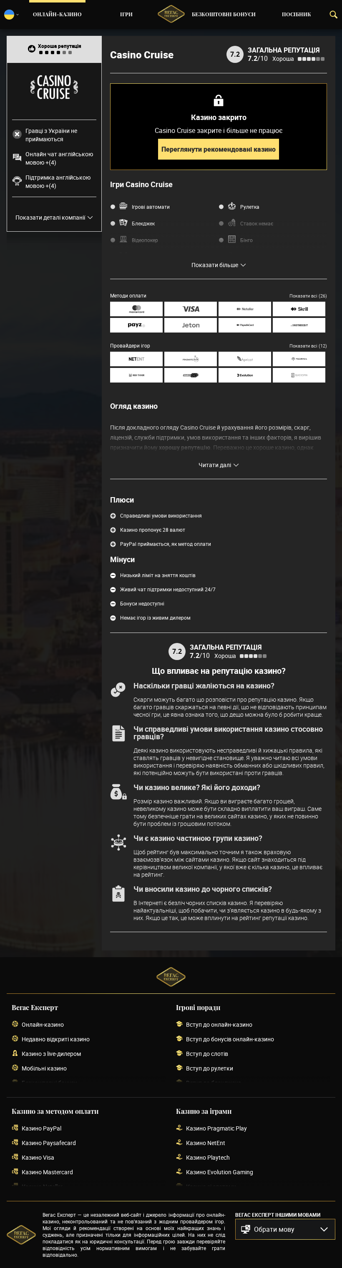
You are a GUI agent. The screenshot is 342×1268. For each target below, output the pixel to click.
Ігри (126, 14)
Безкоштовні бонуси (224, 14)
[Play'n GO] (190, 375)
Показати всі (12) (308, 346)
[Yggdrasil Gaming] (299, 359)
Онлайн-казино (57, 14)
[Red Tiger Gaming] (136, 375)
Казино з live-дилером (51, 1054)
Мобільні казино (44, 1068)
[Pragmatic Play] (190, 359)
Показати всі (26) (308, 296)
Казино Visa (38, 1157)
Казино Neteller (42, 1186)
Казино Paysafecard (49, 1143)
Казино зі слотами (211, 1186)
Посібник (296, 14)
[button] (285, 1229)
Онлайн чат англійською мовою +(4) (59, 158)
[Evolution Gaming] (245, 375)
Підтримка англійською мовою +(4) (58, 181)
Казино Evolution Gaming (219, 1172)
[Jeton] (190, 325)
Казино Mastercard (47, 1172)
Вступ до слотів (207, 1054)
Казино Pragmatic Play (216, 1128)
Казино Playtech (208, 1157)
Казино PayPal (41, 1128)
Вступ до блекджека (213, 1083)
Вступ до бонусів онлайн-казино (230, 1039)
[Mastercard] (136, 309)
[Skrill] (299, 309)
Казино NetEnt (205, 1143)
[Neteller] (245, 309)
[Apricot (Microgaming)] (245, 359)
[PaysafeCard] (245, 325)
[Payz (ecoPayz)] (136, 325)
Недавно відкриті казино (56, 1039)
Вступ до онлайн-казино (219, 1024)
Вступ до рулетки (209, 1068)
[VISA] (190, 309)
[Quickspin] (299, 375)
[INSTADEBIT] (299, 325)
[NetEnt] (136, 359)
